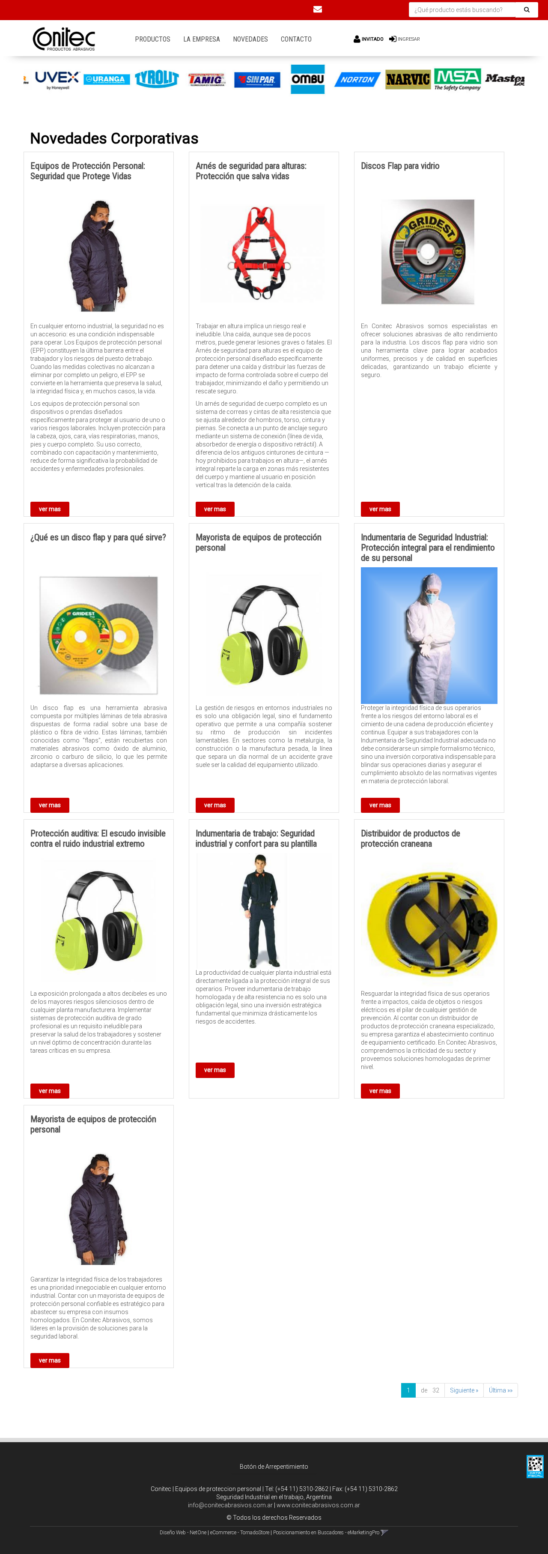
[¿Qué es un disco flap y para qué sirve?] (98, 635)
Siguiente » (464, 1390)
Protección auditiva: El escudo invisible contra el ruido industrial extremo (98, 838)
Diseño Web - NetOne (183, 1533)
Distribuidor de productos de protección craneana (410, 838)
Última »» (500, 1390)
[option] (49, 79)
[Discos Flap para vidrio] (429, 254)
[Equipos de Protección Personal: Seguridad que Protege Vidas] (98, 254)
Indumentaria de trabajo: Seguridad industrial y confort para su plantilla (256, 838)
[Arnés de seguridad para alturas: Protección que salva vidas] (264, 254)
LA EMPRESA (201, 39)
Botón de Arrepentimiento (274, 1466)
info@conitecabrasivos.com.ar (230, 1505)
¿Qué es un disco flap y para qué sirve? (98, 537)
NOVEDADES (250, 39)
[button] (317, 9)
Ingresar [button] (409, 39)
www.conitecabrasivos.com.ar (318, 1505)
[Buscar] (526, 10)
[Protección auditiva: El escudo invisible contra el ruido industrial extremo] (98, 921)
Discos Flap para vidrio (400, 166)
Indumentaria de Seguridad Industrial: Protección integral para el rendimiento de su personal (428, 547)
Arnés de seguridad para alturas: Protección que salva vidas (251, 171)
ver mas (50, 509)
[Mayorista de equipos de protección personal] (264, 635)
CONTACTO (296, 39)
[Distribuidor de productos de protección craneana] (429, 921)
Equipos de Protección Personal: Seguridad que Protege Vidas (87, 171)
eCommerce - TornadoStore (239, 1533)
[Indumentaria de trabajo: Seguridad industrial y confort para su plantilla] (264, 911)
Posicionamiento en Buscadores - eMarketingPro (326, 1533)
